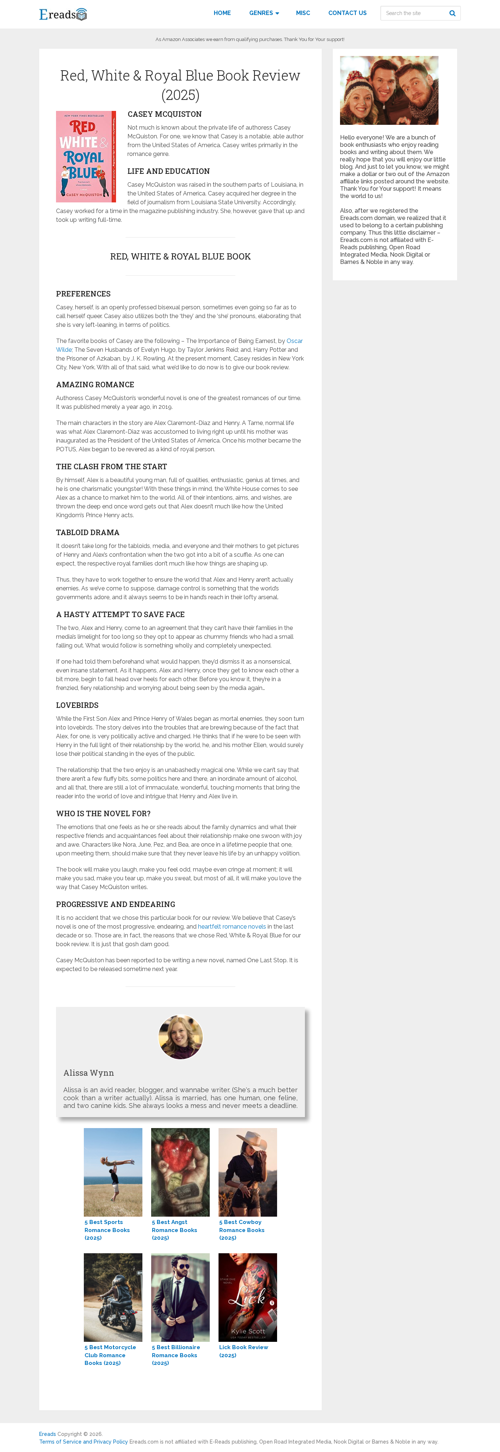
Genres (261, 13)
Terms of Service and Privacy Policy (83, 1442)
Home (222, 13)
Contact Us (347, 13)
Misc (303, 13)
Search (453, 13)
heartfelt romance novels (232, 926)
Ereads (47, 1434)
